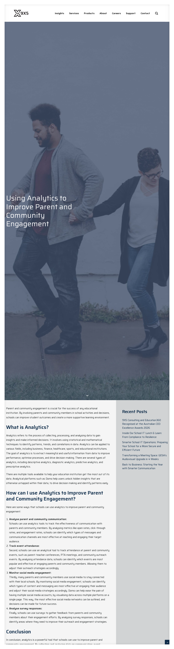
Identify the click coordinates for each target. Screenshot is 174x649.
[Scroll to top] (167, 642)
